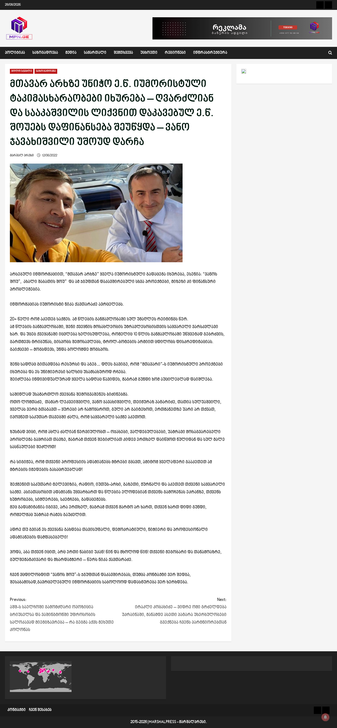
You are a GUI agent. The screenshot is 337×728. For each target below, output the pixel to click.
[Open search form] (330, 53)
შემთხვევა (123, 53)
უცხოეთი (148, 53)
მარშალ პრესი (22, 155)
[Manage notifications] (325, 717)
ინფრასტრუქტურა (210, 53)
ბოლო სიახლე (21, 71)
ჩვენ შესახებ (40, 710)
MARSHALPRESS (162, 722)
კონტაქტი (16, 710)
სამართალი (95, 53)
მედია (70, 53)
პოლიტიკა (15, 53)
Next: (174, 611)
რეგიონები (175, 53)
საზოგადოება (45, 53)
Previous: (62, 614)
